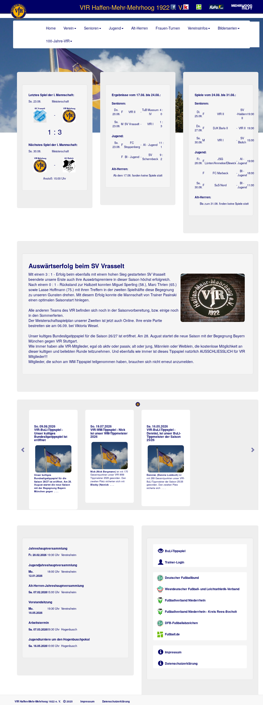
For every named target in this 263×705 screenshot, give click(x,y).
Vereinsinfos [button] (198, 28)
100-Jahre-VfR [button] (58, 40)
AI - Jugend (242, 161)
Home (51, 28)
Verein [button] (68, 28)
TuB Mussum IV (150, 112)
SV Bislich (242, 140)
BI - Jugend (132, 157)
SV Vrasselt (132, 124)
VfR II (131, 112)
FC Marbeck (220, 173)
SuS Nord (220, 185)
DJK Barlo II (220, 128)
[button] (23, 404)
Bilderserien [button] (227, 28)
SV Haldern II (242, 114)
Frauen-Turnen (168, 28)
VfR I (220, 140)
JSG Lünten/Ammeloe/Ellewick (220, 161)
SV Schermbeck (150, 157)
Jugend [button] (115, 28)
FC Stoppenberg (132, 145)
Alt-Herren (139, 28)
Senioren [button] (91, 28)
